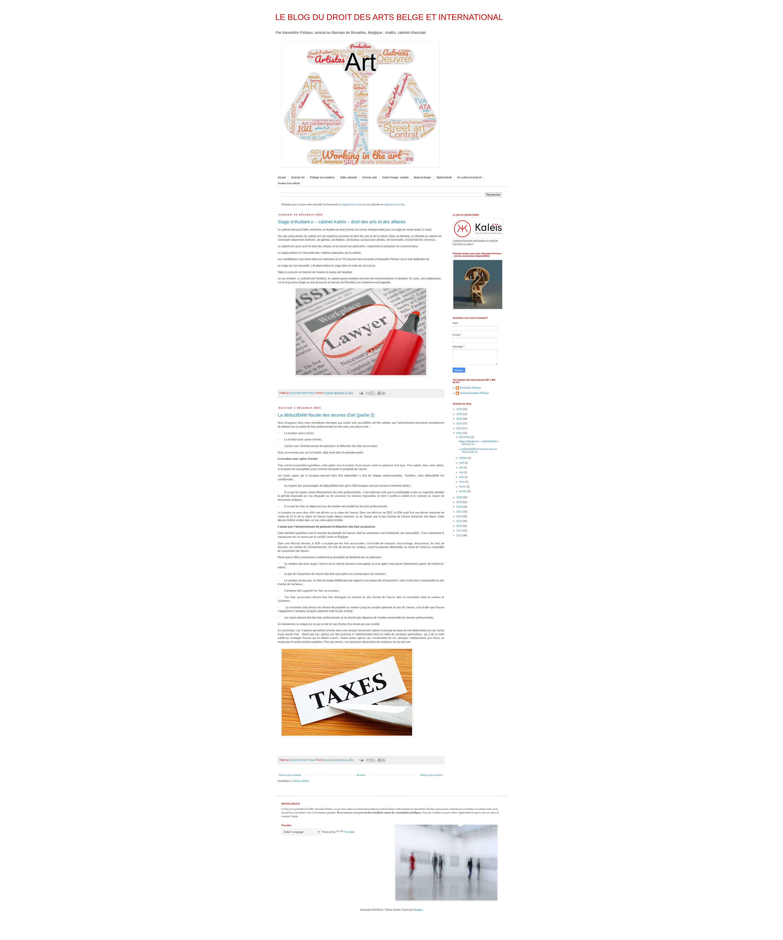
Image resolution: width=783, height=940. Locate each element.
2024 (459, 418)
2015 (459, 521)
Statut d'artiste (444, 177)
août (462, 462)
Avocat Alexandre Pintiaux (474, 393)
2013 (459, 530)
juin (461, 467)
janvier (463, 491)
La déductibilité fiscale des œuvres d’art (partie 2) (326, 415)
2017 (459, 511)
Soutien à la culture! (289, 183)
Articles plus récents (290, 775)
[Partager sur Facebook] (379, 393)
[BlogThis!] (372, 393)
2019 (459, 502)
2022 (459, 428)
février (463, 486)
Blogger (418, 909)
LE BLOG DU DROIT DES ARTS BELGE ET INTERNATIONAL (389, 17)
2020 (459, 497)
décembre (465, 437)
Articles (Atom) (301, 781)
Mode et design (422, 177)
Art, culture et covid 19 (469, 177)
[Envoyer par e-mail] (368, 393)
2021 (459, 433)
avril (461, 477)
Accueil (282, 177)
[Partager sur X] (376, 393)
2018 (459, 506)
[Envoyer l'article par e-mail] (361, 393)
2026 (459, 409)
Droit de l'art (297, 177)
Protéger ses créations (322, 177)
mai (461, 472)
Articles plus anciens (431, 775)
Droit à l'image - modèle (395, 177)
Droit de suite (369, 177)
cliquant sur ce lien (352, 204)
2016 (459, 516)
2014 (459, 526)
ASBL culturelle (348, 177)
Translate (349, 832)
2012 (459, 535)
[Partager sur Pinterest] (383, 393)
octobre (463, 457)
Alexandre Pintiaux (470, 387)
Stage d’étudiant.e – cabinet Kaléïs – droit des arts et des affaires (342, 221)
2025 (459, 414)
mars (462, 481)
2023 (459, 423)
